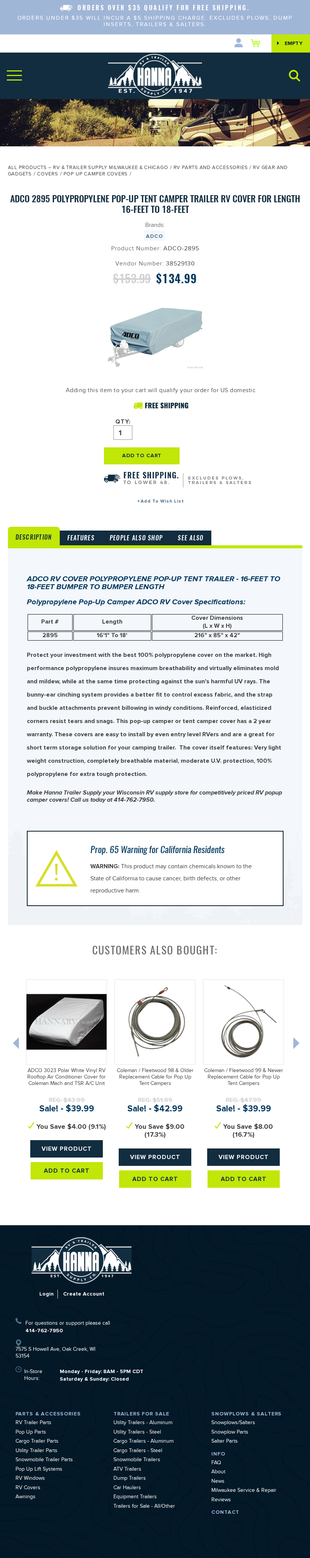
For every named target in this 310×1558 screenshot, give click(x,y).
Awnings (26, 1497)
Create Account (83, 1294)
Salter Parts (224, 1442)
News (218, 1482)
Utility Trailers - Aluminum (142, 1423)
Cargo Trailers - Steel (137, 1451)
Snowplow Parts (229, 1432)
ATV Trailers (127, 1469)
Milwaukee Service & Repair (243, 1491)
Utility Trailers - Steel (137, 1432)
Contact (225, 1512)
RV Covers (28, 1488)
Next (297, 1044)
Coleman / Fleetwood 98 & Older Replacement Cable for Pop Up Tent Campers (155, 1078)
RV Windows (30, 1479)
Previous (16, 1044)
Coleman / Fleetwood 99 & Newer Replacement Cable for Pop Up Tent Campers (243, 1078)
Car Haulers (127, 1488)
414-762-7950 (44, 1330)
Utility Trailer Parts (36, 1451)
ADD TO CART (141, 455)
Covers (47, 175)
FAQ (216, 1463)
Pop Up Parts (31, 1432)
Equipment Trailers (135, 1497)
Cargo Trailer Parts (37, 1442)
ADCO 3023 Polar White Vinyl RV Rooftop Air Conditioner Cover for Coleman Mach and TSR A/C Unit (66, 1078)
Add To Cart (67, 1171)
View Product (67, 1149)
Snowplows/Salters (233, 1423)
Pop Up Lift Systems (39, 1469)
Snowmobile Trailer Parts (44, 1460)
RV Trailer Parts (33, 1423)
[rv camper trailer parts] (82, 1260)
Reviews (221, 1500)
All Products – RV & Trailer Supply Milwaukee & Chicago (88, 168)
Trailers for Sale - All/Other (144, 1507)
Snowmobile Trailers (136, 1460)
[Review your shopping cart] (257, 43)
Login (46, 1294)
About (218, 1472)
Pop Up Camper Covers (96, 175)
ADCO (154, 236)
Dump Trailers (129, 1479)
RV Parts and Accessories (211, 168)
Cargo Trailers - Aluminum (143, 1442)
